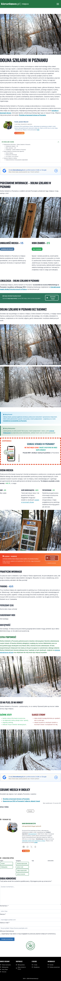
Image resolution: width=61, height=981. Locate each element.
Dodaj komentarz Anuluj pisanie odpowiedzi (17, 159)
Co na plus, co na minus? (12, 156)
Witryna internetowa (7, 931)
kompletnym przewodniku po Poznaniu (15, 421)
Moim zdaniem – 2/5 (11, 148)
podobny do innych (7, 249)
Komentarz (4, 906)
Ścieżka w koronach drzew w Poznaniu (16, 799)
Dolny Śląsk (5, 969)
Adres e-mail (5, 922)
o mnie (35, 842)
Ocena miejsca (9, 153)
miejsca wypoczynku (22, 870)
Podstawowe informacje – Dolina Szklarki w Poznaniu (16, 144)
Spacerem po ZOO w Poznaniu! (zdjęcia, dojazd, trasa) (21, 801)
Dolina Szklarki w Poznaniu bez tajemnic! (13, 151)
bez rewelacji (37, 249)
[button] (51, 563)
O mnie (35, 964)
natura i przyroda (21, 874)
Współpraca (37, 967)
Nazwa (3, 914)
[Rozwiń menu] (58, 4)
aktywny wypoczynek (22, 863)
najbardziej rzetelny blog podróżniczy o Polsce (33, 840)
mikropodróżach (32, 834)
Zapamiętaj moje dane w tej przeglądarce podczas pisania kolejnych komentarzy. (28, 934)
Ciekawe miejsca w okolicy (10, 158)
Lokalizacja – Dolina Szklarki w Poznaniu (16, 149)
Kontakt (51, 964)
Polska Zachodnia (6, 964)
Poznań (3, 863)
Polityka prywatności (54, 967)
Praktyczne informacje (11, 154)
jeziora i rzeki (20, 867)
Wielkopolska (4, 867)
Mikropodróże (21, 964)
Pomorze (4, 971)
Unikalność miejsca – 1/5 (12, 146)
